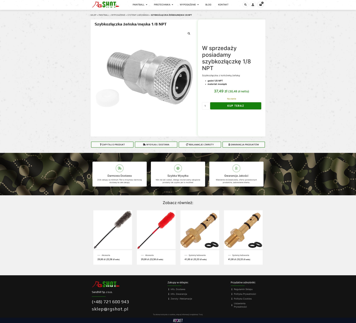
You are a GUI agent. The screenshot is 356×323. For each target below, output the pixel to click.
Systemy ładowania (138, 15)
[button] (245, 5)
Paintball (104, 15)
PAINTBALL (138, 4)
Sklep (93, 15)
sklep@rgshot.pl (110, 308)
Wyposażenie (118, 15)
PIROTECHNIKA (162, 4)
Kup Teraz (235, 106)
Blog (208, 4)
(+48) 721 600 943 (110, 301)
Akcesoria (106, 255)
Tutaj (201, 314)
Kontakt (223, 4)
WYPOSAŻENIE (188, 4)
